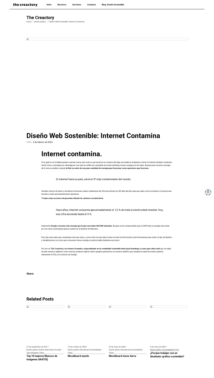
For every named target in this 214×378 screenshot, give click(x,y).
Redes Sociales (55, 350)
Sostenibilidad (95, 350)
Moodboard (84, 350)
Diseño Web (43, 350)
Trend (41, 353)
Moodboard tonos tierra (122, 355)
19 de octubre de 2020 (77, 347)
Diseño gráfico (40, 22)
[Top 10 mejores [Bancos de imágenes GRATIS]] (45, 324)
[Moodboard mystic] (86, 324)
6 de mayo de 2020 (158, 347)
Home (29, 22)
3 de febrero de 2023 (43, 142)
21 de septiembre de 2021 (37, 347)
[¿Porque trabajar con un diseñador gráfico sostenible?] (169, 324)
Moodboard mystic (78, 355)
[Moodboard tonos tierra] (127, 324)
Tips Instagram (33, 353)
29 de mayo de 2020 (117, 347)
